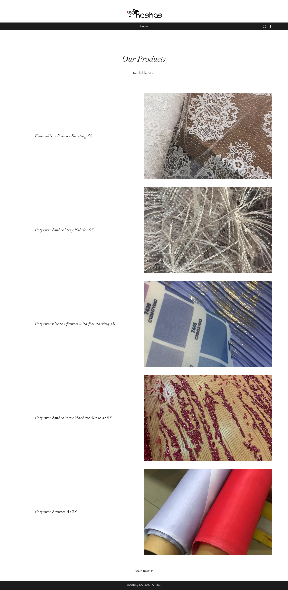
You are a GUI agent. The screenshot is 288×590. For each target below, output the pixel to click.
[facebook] (270, 26)
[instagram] (264, 26)
